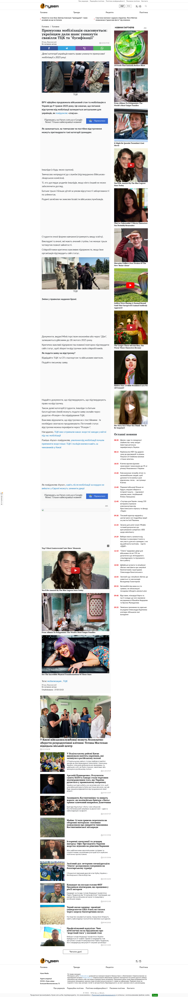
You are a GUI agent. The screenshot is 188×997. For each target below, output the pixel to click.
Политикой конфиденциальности (104, 995)
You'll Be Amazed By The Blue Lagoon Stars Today (129, 184)
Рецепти (109, 13)
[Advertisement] (75, 150)
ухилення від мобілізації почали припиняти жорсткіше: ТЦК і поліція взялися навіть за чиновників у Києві (73, 444)
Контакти (144, 1)
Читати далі (76, 952)
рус (128, 6)
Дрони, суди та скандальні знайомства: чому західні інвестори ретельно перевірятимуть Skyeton (131, 443)
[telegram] (139, 6)
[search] (146, 6)
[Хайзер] (49, 6)
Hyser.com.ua (84, 976)
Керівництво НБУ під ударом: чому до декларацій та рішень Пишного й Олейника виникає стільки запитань (132, 455)
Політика (143, 13)
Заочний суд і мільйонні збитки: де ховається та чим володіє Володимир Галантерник (134, 579)
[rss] (136, 6)
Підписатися (99, 121)
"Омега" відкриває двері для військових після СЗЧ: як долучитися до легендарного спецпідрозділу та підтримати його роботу (132, 555)
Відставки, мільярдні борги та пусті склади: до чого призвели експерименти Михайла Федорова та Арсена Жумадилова (134, 599)
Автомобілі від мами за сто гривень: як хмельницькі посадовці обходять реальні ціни (133, 588)
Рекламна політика (133, 1)
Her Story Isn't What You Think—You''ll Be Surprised (130, 426)
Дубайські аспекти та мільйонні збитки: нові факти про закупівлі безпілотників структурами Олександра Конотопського (133, 568)
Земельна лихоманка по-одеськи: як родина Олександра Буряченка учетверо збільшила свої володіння (133, 610)
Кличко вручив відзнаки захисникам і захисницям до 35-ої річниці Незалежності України (133, 466)
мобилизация (54, 681)
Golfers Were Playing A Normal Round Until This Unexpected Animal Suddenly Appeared (130, 305)
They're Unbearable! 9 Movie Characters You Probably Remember (130, 224)
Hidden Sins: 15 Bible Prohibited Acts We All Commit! (131, 386)
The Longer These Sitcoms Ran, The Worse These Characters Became (129, 346)
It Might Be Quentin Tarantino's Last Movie (129, 144)
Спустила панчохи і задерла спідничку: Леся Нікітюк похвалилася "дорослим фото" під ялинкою (116, 19)
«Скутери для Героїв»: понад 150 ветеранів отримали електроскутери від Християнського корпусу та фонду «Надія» (134, 506)
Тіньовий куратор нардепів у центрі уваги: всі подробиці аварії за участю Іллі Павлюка (133, 518)
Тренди (76, 13)
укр (122, 6)
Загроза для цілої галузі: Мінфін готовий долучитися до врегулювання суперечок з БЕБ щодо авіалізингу (133, 528)
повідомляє (62, 113)
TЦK (65, 681)
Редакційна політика (97, 1)
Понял (155, 995)
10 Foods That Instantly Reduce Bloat (129, 65)
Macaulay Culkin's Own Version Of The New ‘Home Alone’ (130, 264)
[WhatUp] (102, 48)
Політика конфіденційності (115, 1)
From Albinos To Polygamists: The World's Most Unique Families (128, 104)
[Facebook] (49, 48)
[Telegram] (67, 48)
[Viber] (84, 48)
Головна (43, 13)
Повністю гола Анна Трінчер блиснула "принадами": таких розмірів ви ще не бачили (64, 19)
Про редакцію (83, 1)
